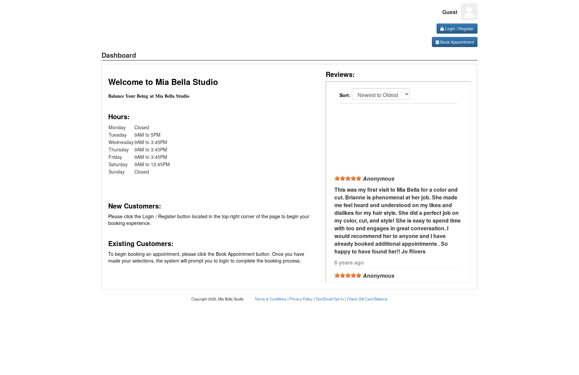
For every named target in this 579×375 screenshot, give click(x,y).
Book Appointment (456, 42)
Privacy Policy (301, 298)
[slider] (347, 178)
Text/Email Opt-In (330, 298)
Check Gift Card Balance (367, 298)
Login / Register (459, 28)
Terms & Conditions (270, 298)
